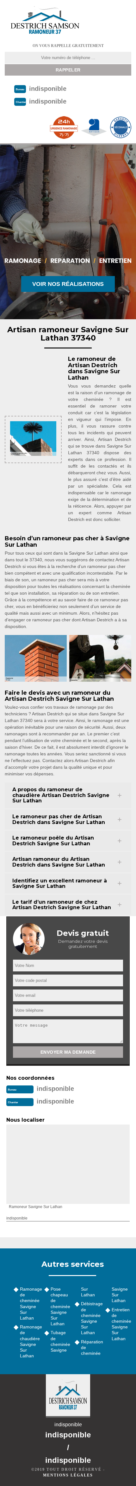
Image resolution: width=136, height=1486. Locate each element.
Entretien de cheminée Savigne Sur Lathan (121, 1324)
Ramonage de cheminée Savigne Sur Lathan (30, 1304)
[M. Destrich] (45, 20)
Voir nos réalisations (68, 284)
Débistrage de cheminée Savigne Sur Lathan (91, 1318)
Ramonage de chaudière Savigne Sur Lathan (30, 1341)
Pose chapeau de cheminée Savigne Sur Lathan (60, 1306)
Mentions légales (68, 1475)
